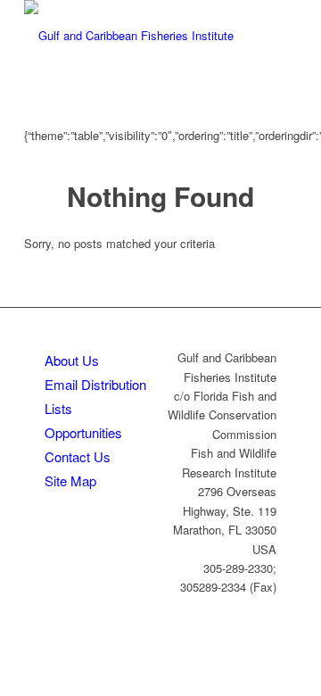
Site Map (70, 480)
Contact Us (78, 456)
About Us (72, 360)
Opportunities (83, 432)
